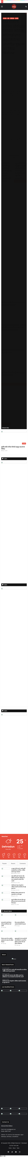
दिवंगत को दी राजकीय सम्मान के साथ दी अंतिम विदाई (7, 940)
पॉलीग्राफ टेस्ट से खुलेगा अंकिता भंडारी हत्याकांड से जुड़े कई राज (18, 886)
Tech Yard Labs (14, 1145)
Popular (4, 863)
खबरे (8, 18)
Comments (23, 863)
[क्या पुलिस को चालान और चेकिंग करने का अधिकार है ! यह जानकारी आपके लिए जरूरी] (6, 878)
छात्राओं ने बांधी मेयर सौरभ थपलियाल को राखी (6, 924)
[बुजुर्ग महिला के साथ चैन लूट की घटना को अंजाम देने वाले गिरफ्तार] (6, 902)
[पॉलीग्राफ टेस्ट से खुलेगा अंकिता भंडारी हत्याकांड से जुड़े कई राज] (6, 887)
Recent (13, 863)
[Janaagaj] (14, 6)
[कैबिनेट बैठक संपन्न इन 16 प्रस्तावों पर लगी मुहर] (6, 895)
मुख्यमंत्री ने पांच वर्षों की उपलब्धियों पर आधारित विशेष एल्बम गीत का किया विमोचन (21, 941)
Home (10, 1148)
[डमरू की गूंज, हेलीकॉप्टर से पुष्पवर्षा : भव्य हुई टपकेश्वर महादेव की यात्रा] (23, 1110)
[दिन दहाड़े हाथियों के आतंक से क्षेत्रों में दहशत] (21, 917)
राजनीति (16, 18)
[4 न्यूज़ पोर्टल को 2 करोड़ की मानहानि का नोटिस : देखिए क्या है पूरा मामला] (6, 871)
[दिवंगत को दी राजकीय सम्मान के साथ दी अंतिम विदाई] (7, 933)
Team (18, 1148)
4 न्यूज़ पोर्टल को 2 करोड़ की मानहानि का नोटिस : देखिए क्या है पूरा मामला (18, 870)
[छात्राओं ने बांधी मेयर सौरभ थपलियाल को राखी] (7, 917)
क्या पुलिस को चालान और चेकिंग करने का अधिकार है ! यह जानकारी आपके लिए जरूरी (18, 878)
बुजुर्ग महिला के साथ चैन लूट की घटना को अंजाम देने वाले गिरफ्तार (18, 901)
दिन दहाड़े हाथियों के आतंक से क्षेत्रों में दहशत (20, 923)
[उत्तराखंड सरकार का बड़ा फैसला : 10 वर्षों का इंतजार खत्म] (5, 1115)
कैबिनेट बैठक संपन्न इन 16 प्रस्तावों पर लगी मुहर (18, 893)
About (14, 1148)
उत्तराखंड (4, 18)
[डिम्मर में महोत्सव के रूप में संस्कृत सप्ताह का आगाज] (14, 1115)
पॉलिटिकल (12, 18)
